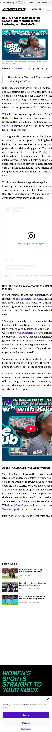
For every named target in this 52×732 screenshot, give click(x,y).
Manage (26, 723)
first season (22, 103)
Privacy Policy (26, 729)
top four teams (34, 385)
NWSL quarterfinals (26, 332)
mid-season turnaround (29, 298)
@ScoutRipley (21, 505)
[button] (47, 699)
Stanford (28, 118)
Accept (26, 715)
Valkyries (7, 125)
